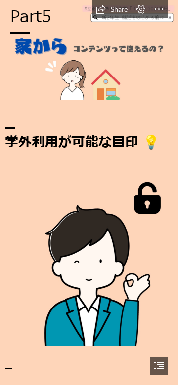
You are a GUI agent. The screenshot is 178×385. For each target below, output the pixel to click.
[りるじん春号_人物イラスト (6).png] (89, 257)
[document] (89, 192)
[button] (112, 9)
